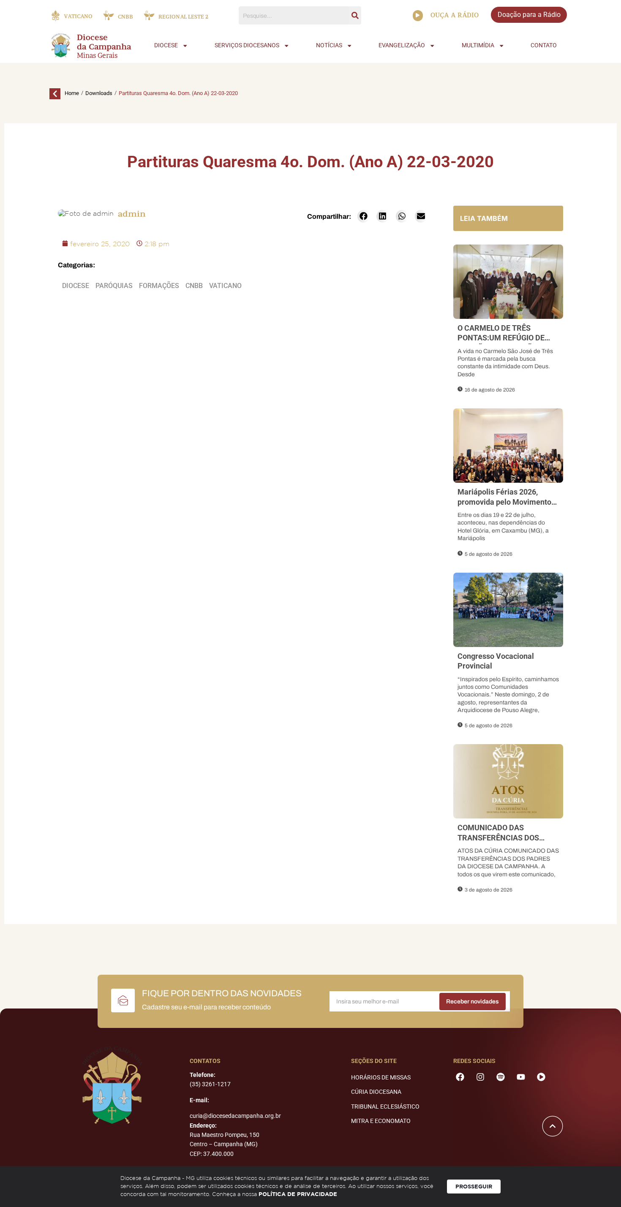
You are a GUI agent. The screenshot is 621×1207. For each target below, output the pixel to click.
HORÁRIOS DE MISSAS (381, 1077)
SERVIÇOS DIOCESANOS (247, 45)
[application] (418, 15)
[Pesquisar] (355, 15)
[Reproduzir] (418, 15)
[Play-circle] (541, 1077)
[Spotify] (500, 1077)
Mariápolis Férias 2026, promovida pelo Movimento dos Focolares (504, 501)
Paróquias (114, 286)
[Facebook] (460, 1077)
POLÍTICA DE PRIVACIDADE (298, 1194)
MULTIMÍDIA (478, 45)
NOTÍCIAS (329, 45)
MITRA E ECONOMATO (381, 1120)
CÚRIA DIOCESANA (376, 1091)
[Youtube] (521, 1077)
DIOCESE (166, 45)
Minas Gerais (97, 55)
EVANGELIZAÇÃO (402, 45)
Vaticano (225, 286)
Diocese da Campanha (104, 42)
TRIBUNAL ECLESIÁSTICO (385, 1106)
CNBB (194, 286)
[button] (363, 216)
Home (72, 93)
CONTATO (544, 45)
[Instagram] (480, 1077)
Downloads (98, 93)
